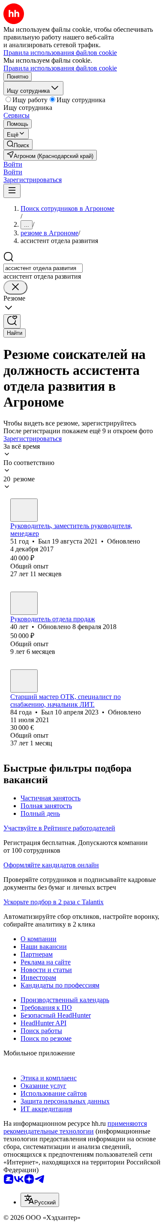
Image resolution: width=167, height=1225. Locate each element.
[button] (12, 164)
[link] (18, 144)
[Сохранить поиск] (12, 321)
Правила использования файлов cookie (60, 68)
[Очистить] (15, 287)
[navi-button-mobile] (12, 191)
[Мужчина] (24, 510)
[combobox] (43, 268)
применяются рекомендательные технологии (75, 1127)
